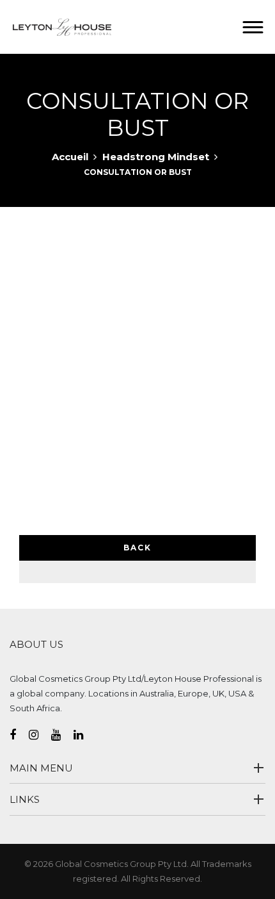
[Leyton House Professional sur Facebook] (19, 735)
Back (137, 547)
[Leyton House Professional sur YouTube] (62, 735)
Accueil (70, 157)
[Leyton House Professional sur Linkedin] (85, 735)
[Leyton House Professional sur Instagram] (40, 735)
